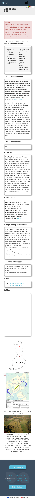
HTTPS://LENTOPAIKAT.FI (17, 475)
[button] (26, 2)
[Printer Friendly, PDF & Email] (30, 7)
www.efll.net (18, 100)
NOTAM (19, 219)
